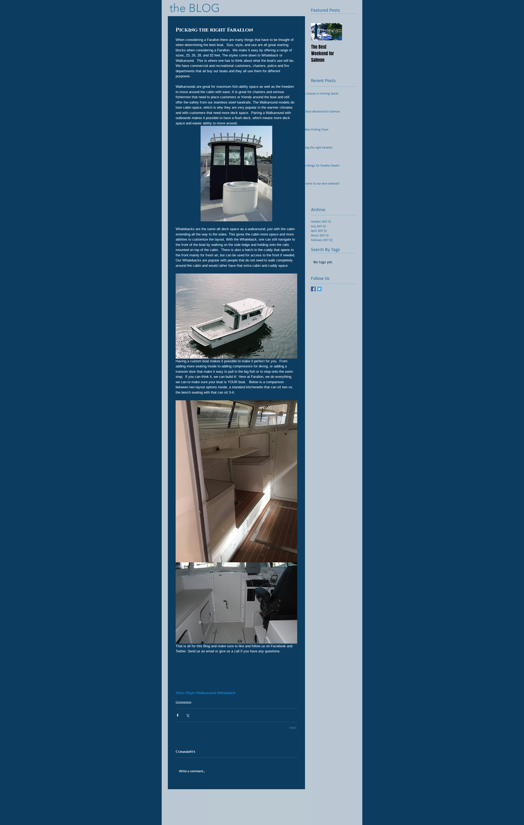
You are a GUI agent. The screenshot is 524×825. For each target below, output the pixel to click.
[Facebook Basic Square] (313, 289)
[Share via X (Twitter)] (188, 715)
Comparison (183, 702)
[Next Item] (335, 32)
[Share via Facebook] (178, 715)
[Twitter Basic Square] (319, 289)
